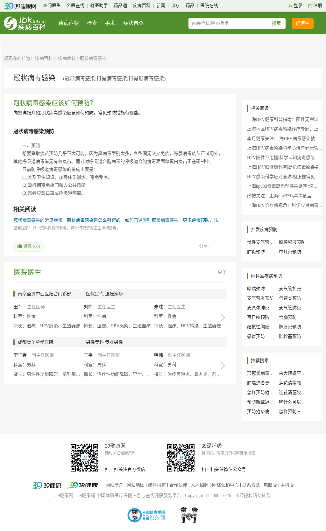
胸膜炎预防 (290, 327)
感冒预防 (256, 336)
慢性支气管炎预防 (265, 242)
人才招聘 (200, 485)
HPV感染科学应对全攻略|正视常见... (283, 176)
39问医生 (52, 5)
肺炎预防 (256, 251)
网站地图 (136, 485)
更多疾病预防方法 (200, 220)
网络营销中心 (225, 485)
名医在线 (75, 5)
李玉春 (20, 355)
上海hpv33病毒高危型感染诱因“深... (282, 186)
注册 (317, 5)
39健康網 (86, 495)
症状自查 (133, 23)
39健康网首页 (22, 6)
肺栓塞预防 (290, 336)
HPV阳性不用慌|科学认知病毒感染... (283, 157)
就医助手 (99, 5)
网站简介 (114, 485)
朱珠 (158, 306)
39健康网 (64, 495)
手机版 (287, 485)
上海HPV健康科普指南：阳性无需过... (284, 119)
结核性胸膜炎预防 (265, 327)
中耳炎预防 (290, 251)
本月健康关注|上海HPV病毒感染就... (283, 138)
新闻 (160, 5)
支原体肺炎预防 (262, 307)
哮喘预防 (256, 288)
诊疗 (175, 5)
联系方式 (251, 485)
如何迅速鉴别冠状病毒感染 (151, 220)
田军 (17, 306)
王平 (88, 355)
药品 (190, 5)
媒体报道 (157, 485)
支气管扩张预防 (294, 288)
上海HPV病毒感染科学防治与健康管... (284, 148)
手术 (110, 23)
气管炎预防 (290, 298)
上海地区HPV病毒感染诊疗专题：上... (284, 129)
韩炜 (158, 355)
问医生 (302, 23)
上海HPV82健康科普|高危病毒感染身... (285, 167)
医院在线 (209, 5)
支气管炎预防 (260, 298)
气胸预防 (288, 317)
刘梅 (88, 306)
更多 (222, 272)
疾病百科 (142, 5)
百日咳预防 (258, 317)
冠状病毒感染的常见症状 (37, 220)
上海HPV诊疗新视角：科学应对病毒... (284, 205)
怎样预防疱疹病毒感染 (269, 392)
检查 (92, 23)
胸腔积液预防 (292, 242)
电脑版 (270, 485)
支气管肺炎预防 (294, 307)
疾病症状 (69, 23)
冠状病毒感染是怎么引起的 (93, 220)
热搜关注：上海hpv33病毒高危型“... (282, 195)
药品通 (120, 5)
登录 (298, 5)
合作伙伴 (178, 485)
